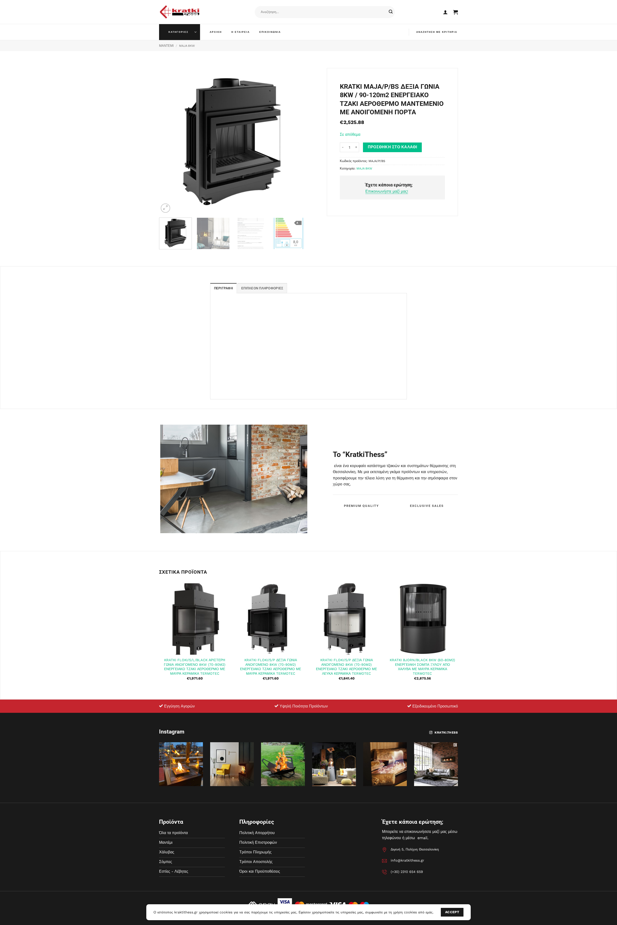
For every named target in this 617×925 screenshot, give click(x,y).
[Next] (296, 141)
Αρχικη (216, 32)
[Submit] (391, 12)
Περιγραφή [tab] (223, 288)
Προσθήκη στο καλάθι (392, 147)
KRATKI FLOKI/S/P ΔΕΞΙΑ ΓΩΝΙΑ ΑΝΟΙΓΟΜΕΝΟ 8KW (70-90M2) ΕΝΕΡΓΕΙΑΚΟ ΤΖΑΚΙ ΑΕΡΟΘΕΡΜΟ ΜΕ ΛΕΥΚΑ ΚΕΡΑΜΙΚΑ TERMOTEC (346, 666)
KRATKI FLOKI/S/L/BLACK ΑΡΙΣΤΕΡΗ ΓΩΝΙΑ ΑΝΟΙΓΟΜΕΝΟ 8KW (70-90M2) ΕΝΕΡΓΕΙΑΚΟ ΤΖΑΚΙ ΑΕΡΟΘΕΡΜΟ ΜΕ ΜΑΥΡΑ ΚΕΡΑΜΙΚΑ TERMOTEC (194, 666)
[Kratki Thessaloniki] (179, 12)
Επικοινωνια (270, 32)
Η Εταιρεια (240, 32)
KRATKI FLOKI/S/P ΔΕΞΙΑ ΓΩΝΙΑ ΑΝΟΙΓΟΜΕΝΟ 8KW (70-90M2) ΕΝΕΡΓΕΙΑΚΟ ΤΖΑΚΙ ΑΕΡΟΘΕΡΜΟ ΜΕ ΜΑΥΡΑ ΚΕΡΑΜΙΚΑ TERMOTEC (270, 666)
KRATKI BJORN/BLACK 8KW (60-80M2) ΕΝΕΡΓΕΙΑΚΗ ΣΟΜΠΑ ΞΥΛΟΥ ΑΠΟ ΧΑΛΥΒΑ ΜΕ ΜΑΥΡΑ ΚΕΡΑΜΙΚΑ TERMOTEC (422, 666)
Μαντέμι (166, 46)
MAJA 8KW (187, 46)
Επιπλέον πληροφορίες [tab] (262, 288)
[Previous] (168, 141)
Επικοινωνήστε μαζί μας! (386, 191)
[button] (445, 12)
